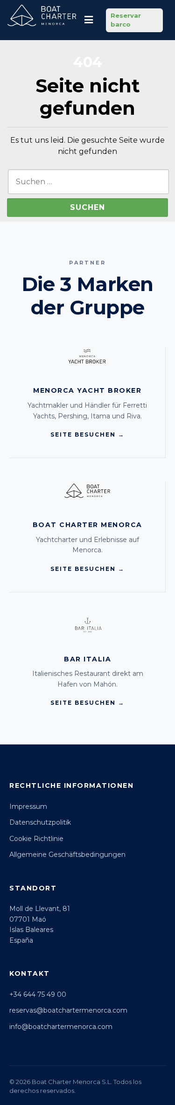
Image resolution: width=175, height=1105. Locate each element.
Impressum (28, 806)
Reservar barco (126, 20)
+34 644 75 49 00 (37, 994)
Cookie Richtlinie (36, 838)
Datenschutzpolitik (40, 822)
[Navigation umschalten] (88, 20)
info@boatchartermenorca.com (60, 1026)
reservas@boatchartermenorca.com (68, 1010)
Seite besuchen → (87, 434)
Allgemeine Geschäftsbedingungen (67, 854)
